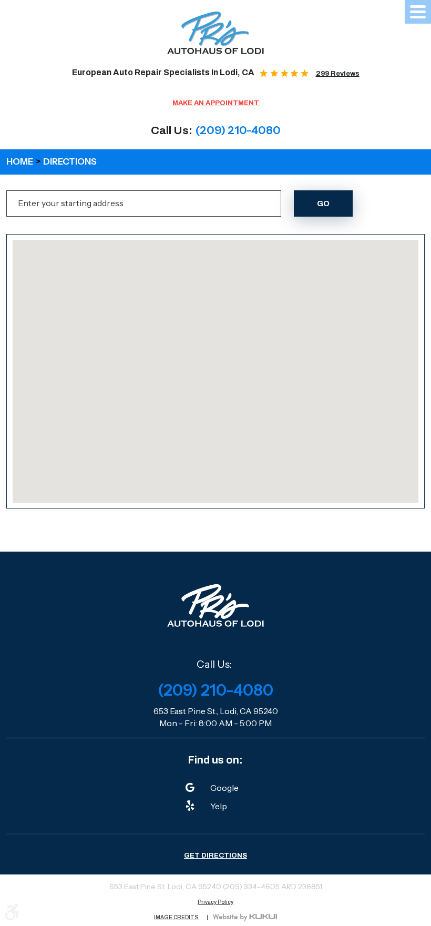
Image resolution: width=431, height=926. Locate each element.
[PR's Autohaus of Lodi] (215, 33)
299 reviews (338, 73)
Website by (245, 917)
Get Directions (215, 855)
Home (19, 161)
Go (323, 203)
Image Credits (176, 917)
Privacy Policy (215, 902)
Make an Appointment (215, 102)
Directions (70, 161)
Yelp (218, 806)
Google (224, 788)
